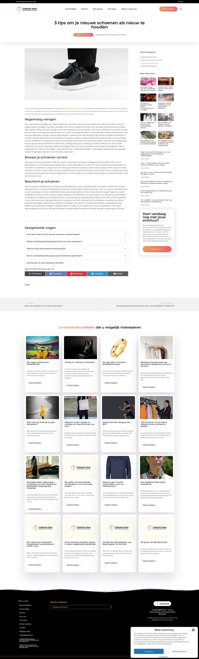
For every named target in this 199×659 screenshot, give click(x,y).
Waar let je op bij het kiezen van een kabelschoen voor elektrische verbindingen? (155, 153)
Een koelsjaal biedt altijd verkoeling (153, 483)
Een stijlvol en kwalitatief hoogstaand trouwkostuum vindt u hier (40, 544)
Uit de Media (70, 9)
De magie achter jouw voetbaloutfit (38, 363)
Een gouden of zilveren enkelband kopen (114, 363)
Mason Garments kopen (76, 108)
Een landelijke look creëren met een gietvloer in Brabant (165, 124)
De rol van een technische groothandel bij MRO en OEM (156, 173)
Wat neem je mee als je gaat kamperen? (41, 423)
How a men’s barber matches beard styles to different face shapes (155, 164)
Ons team (112, 9)
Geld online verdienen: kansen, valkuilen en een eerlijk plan (29, 646)
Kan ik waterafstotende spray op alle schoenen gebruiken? (76, 256)
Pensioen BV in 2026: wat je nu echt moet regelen (165, 88)
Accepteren (149, 651)
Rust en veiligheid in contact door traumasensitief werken (147, 125)
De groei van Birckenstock (154, 542)
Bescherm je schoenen (150, 63)
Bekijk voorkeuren (180, 651)
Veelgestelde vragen (149, 66)
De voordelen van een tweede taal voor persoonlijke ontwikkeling (156, 201)
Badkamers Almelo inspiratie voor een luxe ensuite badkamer (164, 105)
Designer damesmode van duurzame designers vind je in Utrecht (156, 364)
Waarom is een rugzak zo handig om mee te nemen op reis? (79, 424)
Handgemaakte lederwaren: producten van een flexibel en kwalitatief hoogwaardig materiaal (42, 485)
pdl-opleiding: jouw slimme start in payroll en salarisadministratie (148, 142)
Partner (84, 9)
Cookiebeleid (163, 656)
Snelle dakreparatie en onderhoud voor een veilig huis (156, 191)
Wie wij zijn (98, 9)
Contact (22, 628)
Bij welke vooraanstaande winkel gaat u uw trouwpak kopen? (78, 484)
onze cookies (166, 644)
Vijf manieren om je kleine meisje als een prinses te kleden (154, 424)
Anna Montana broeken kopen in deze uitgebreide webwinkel (80, 543)
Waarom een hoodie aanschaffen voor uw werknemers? (113, 484)
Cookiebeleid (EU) (26, 635)
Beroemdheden (25, 605)
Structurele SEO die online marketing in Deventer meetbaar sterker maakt (157, 182)
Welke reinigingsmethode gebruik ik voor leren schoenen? (76, 241)
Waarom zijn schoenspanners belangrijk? (76, 249)
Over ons (22, 616)
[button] (193, 630)
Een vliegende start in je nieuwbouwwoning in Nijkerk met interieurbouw (165, 143)
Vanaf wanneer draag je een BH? (116, 423)
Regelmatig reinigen (149, 57)
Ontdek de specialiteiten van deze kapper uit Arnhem (117, 543)
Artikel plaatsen (25, 624)
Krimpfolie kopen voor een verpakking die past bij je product (148, 88)
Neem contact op (129, 9)
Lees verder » (145, 159)
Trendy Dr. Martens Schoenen (80, 362)
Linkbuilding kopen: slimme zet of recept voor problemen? (29, 640)
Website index (24, 631)
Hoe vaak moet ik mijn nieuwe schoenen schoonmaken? (76, 234)
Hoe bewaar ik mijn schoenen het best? (76, 263)
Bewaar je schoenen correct (151, 60)
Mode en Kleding (83, 35)
